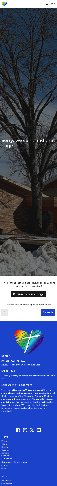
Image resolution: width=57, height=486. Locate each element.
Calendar (6, 450)
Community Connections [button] (14, 462)
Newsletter (6, 453)
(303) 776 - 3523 (17, 361)
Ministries (6, 459)
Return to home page (28, 294)
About (4, 444)
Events (4, 447)
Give (3, 468)
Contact (5, 465)
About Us (6, 481)
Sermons (5, 456)
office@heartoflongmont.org (24, 365)
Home (4, 441)
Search (48, 312)
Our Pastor (6, 484)
